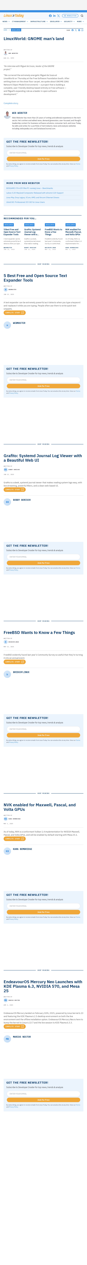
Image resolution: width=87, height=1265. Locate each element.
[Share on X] (76, 30)
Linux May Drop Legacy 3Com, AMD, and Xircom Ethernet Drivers (32, 197)
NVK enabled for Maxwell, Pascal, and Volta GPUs (73, 232)
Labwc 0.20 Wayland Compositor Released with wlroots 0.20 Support (34, 193)
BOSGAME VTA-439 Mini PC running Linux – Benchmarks (29, 188)
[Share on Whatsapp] (82, 30)
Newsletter (71, 16)
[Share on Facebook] (73, 30)
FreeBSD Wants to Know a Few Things (53, 232)
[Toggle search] (82, 15)
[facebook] (50, 15)
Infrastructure (38, 21)
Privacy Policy (13, 166)
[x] (58, 15)
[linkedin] (54, 15)
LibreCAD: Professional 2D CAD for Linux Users (25, 202)
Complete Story (12, 313)
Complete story (11, 103)
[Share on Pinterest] (79, 30)
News (5, 21)
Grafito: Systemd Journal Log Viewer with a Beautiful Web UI (32, 232)
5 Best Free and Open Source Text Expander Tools (12, 232)
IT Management (19, 21)
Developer (54, 21)
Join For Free (43, 159)
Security (68, 21)
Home (5, 30)
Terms (78, 164)
